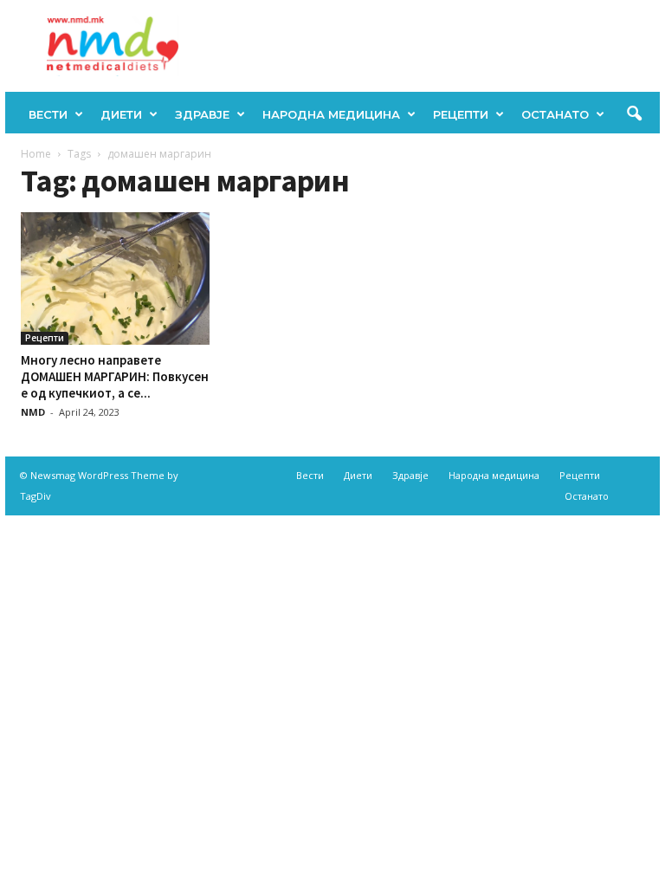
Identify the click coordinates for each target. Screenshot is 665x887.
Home (36, 153)
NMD (33, 411)
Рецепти (460, 114)
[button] (634, 114)
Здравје (202, 114)
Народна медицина (331, 114)
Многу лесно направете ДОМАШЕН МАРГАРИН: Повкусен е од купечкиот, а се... (115, 376)
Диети (121, 114)
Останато (555, 114)
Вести (48, 114)
